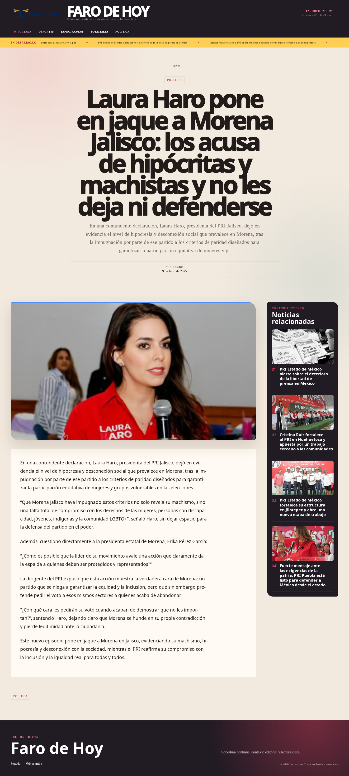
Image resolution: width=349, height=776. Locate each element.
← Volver (174, 65)
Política (122, 31)
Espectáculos (72, 31)
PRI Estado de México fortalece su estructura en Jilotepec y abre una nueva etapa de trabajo (303, 507)
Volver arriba (34, 763)
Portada (25, 31)
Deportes (46, 31)
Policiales (99, 31)
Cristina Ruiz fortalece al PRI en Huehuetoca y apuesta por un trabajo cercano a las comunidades (227, 42)
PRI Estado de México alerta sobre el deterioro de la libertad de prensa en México (107, 42)
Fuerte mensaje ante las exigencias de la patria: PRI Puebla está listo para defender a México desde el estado (302, 575)
